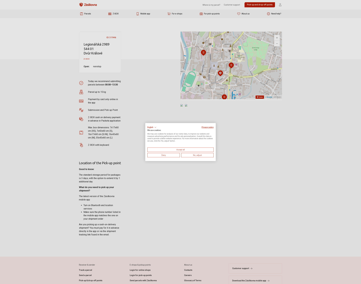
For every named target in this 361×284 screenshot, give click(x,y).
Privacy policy (208, 127)
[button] (151, 127)
